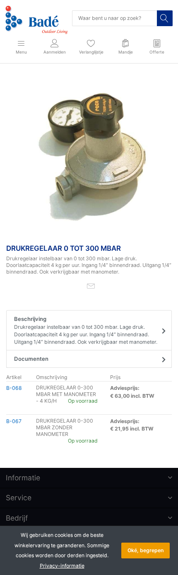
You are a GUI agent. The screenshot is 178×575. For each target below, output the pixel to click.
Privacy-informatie (62, 566)
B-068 (14, 388)
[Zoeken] (165, 18)
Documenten (31, 358)
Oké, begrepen (145, 550)
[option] (89, 155)
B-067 (14, 421)
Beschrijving (85, 330)
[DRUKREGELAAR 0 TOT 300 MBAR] (89, 155)
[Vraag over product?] (90, 285)
